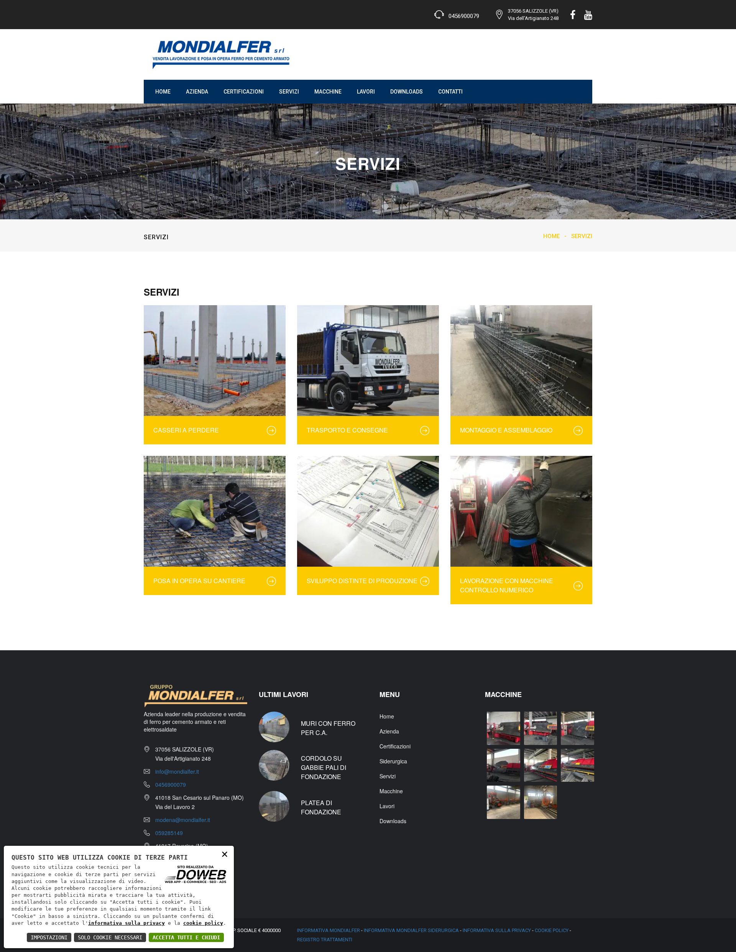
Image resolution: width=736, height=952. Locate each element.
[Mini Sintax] (503, 765)
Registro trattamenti (324, 939)
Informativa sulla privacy (497, 930)
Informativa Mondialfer (328, 930)
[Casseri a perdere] (215, 360)
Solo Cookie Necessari (110, 937)
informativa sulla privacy (126, 923)
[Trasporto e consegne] (368, 360)
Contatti (450, 92)
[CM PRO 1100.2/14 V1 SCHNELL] (540, 802)
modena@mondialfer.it (182, 820)
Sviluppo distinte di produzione (362, 580)
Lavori (366, 92)
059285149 (169, 833)
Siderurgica (393, 761)
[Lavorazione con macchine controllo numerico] (521, 511)
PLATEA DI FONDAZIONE (321, 807)
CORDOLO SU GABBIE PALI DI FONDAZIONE (323, 767)
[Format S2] (540, 728)
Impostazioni (49, 937)
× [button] (224, 853)
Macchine (328, 92)
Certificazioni (243, 92)
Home (163, 92)
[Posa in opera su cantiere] (215, 511)
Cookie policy (551, 930)
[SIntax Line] (577, 765)
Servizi (289, 92)
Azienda (197, 92)
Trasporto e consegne (347, 430)
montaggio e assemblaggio (506, 430)
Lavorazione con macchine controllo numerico (506, 585)
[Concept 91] (577, 728)
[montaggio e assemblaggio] (521, 360)
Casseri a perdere (186, 430)
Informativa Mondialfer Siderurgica (411, 930)
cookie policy (203, 923)
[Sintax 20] (540, 765)
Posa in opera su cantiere (199, 580)
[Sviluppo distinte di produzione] (368, 511)
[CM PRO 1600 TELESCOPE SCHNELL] (503, 802)
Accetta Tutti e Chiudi (186, 937)
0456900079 (170, 784)
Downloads (406, 92)
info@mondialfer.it (177, 771)
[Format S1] (503, 728)
